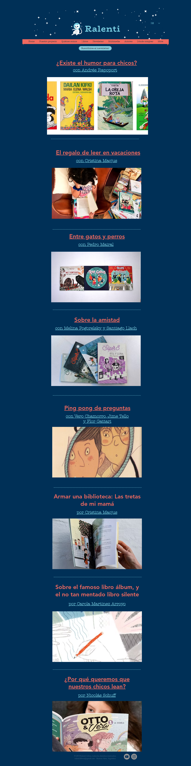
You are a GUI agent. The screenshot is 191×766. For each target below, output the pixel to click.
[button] (95, 48)
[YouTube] (127, 757)
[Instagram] (134, 757)
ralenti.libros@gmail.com (85, 758)
